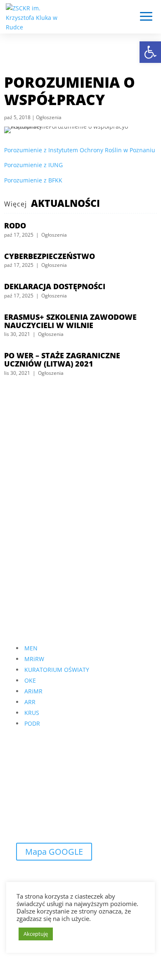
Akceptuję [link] (36, 933)
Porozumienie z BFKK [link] (33, 180)
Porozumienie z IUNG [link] (33, 165)
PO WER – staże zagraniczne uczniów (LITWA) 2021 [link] (62, 359)
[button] (146, 17)
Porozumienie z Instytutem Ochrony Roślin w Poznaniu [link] (79, 150)
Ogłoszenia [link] (49, 117)
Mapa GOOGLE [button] (54, 851)
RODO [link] (15, 225)
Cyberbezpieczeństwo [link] (49, 256)
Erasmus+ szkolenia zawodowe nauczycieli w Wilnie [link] (70, 321)
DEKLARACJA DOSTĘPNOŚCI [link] (54, 286)
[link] (150, 52)
